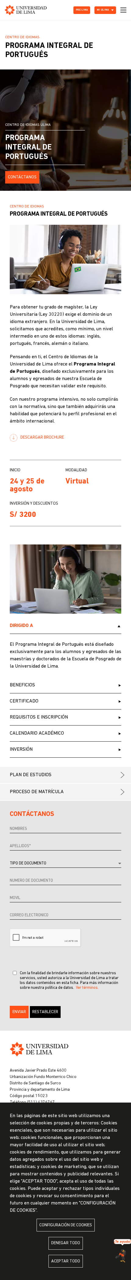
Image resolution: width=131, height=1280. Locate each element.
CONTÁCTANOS (22, 177)
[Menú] (123, 10)
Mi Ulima (103, 10)
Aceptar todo (65, 1261)
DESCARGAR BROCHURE (42, 437)
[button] (19, 1012)
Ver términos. (87, 988)
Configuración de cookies (65, 1225)
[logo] (26, 10)
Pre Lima (82, 10)
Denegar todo (65, 1243)
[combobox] (65, 864)
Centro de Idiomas (22, 37)
